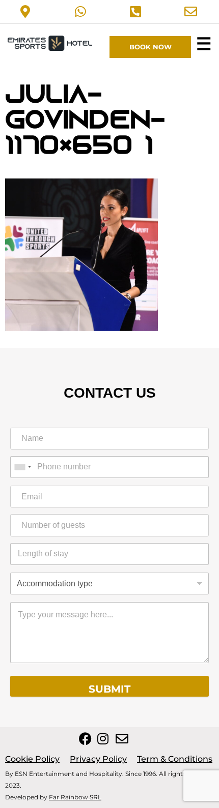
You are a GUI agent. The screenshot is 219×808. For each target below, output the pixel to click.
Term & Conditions (174, 759)
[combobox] (22, 467)
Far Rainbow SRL (75, 797)
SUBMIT (109, 689)
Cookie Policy (32, 759)
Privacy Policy (98, 759)
